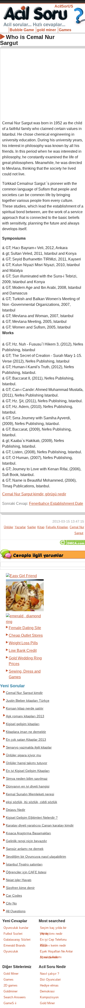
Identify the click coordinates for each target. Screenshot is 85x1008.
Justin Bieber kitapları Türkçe (27, 700)
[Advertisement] (42, 83)
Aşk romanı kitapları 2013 (25, 716)
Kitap (40, 527)
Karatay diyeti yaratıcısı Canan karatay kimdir (40, 825)
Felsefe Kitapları (57, 527)
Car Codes (14, 895)
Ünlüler (8, 527)
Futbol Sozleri (13, 933)
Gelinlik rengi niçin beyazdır (26, 841)
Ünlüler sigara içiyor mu (23, 755)
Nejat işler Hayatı (18, 880)
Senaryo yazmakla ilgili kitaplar (29, 747)
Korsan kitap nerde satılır (24, 708)
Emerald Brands (15, 945)
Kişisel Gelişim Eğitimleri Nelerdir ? (32, 817)
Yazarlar (20, 527)
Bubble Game (22, 30)
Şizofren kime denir (20, 888)
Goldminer (10, 991)
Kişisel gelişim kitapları (22, 724)
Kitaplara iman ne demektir (26, 732)
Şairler (31, 527)
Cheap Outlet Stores (26, 635)
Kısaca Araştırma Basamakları (28, 833)
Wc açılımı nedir (51, 933)
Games (65, 30)
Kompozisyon (49, 997)
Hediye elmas (49, 985)
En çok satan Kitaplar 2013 (26, 739)
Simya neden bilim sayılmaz (26, 778)
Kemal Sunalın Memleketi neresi (30, 794)
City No (11, 903)
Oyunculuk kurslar (16, 928)
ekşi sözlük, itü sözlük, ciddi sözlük (31, 802)
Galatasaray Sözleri (17, 939)
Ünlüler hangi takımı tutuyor (26, 763)
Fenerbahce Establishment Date (56, 504)
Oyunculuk (11, 951)
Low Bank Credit (23, 651)
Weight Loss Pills (23, 643)
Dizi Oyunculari (50, 979)
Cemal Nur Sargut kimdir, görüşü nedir (34, 494)
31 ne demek (49, 957)
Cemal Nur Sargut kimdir (24, 693)
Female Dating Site (25, 628)
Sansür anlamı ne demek (24, 849)
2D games (10, 985)
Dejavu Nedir (15, 810)
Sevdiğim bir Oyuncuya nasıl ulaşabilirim (36, 856)
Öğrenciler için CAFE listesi (26, 872)
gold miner (46, 30)
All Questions (16, 911)
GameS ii (10, 1003)
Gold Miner (11, 973)
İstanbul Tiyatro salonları (24, 864)
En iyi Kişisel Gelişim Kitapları (28, 771)
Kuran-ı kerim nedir (53, 945)
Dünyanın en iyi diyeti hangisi (27, 786)
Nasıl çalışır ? (49, 973)
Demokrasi (47, 991)
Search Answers (15, 997)
